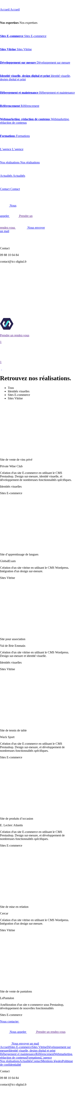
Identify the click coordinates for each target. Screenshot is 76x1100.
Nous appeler (18, 1031)
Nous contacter (9, 1021)
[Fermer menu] (2, 2)
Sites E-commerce (21, 1047)
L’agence (46, 1057)
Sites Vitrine (39, 1047)
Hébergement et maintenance (18, 1054)
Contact (36, 1061)
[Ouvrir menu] (1, 368)
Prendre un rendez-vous (50, 1031)
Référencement (45, 1054)
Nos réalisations (9, 1061)
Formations (34, 1057)
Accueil (5, 1047)
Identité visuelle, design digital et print (32, 1050)
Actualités (25, 1061)
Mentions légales (51, 1061)
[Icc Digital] (23, 328)
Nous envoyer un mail (25, 1043)
